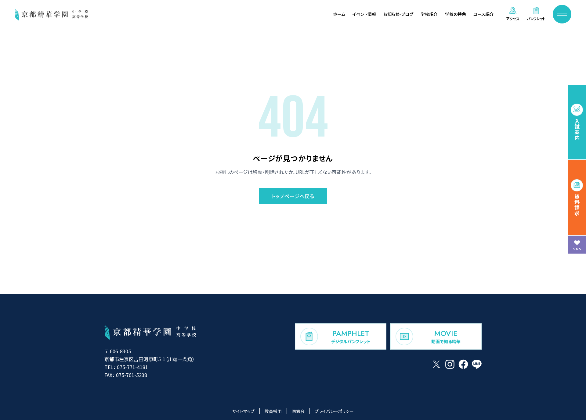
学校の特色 (455, 14)
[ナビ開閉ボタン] (562, 14)
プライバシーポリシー (334, 411)
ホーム (339, 14)
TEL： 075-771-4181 (126, 367)
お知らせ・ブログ (398, 14)
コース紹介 (483, 14)
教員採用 (273, 411)
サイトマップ (243, 411)
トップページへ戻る (293, 196)
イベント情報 (364, 14)
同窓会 (298, 411)
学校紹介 (429, 14)
